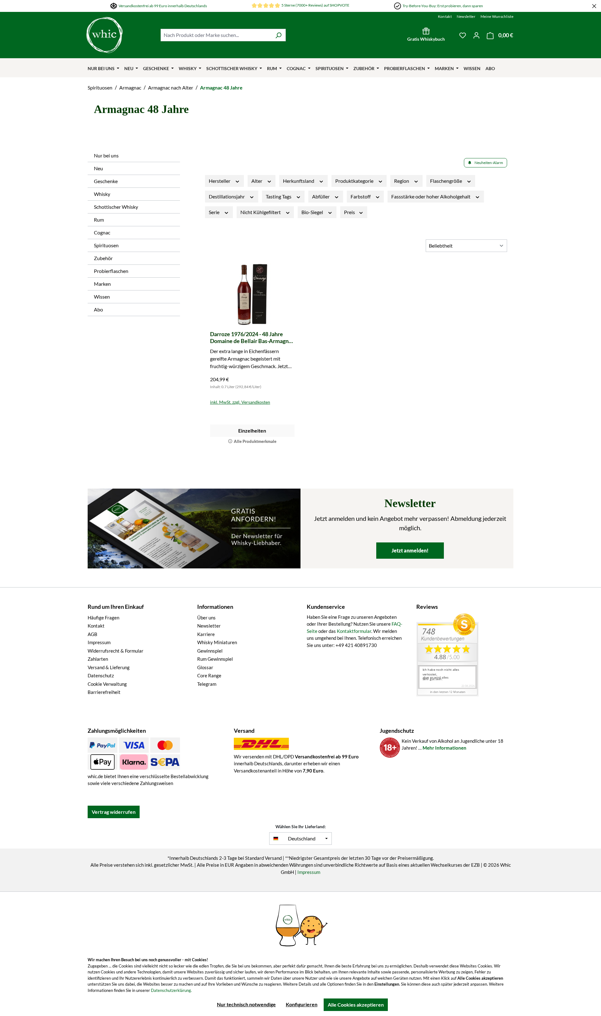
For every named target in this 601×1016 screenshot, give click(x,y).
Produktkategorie (354, 181)
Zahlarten (98, 659)
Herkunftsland (299, 181)
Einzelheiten (252, 431)
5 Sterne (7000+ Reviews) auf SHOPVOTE (315, 5)
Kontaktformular (354, 631)
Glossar (205, 667)
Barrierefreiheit (104, 692)
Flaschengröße (446, 181)
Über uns (206, 617)
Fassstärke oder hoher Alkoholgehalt (431, 196)
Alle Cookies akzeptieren (356, 1005)
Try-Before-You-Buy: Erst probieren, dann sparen (443, 5)
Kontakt (445, 16)
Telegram (206, 684)
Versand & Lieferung (109, 667)
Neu (98, 168)
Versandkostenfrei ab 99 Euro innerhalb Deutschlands (163, 5)
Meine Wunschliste (496, 16)
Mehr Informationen (444, 748)
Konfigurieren (301, 1004)
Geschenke (106, 181)
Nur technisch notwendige (246, 1004)
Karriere (206, 634)
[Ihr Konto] (476, 35)
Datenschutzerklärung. (171, 990)
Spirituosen (106, 245)
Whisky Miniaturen (217, 642)
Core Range (209, 675)
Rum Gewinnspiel (215, 659)
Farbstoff (361, 196)
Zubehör (103, 258)
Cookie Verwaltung (107, 684)
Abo (98, 309)
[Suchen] (278, 35)
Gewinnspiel (210, 651)
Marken (102, 284)
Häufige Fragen (103, 617)
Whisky (102, 194)
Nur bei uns (106, 155)
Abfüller (321, 196)
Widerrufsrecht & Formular (115, 651)
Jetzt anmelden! (410, 550)
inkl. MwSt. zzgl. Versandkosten (240, 402)
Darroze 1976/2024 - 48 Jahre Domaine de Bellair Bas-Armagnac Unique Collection (252, 337)
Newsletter (466, 16)
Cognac (102, 232)
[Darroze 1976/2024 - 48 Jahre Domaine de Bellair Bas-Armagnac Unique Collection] (252, 294)
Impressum (99, 642)
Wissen (102, 297)
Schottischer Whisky (116, 207)
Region (402, 181)
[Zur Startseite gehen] (120, 35)
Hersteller (220, 181)
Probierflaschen (111, 271)
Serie (214, 212)
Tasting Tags (279, 196)
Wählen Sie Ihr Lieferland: (300, 826)
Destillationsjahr (227, 196)
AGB (92, 634)
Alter (257, 181)
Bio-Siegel (312, 212)
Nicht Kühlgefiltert (261, 212)
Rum (99, 220)
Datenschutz (101, 675)
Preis (350, 212)
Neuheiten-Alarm (489, 162)
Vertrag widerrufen (114, 812)
